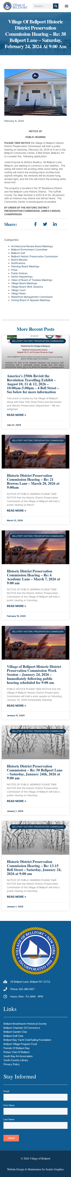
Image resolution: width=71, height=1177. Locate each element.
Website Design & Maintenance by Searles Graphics (35, 1169)
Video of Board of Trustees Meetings (31, 279)
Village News (18, 293)
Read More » (16, 415)
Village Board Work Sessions (27, 286)
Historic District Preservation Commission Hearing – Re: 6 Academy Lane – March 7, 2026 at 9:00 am (33, 576)
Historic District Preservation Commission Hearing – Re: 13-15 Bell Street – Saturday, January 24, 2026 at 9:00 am (34, 867)
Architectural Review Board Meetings (32, 246)
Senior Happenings (22, 276)
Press (14, 269)
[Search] (55, 6)
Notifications (18, 263)
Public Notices (19, 273)
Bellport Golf (18, 252)
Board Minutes (19, 259)
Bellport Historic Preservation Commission (34, 256)
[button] (66, 6)
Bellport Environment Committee (29, 249)
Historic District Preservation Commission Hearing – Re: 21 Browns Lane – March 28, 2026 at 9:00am (33, 481)
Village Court (18, 290)
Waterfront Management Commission (32, 296)
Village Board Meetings (24, 283)
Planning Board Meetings (25, 266)
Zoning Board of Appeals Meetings (30, 300)
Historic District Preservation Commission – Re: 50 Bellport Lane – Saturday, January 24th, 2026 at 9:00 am (34, 772)
